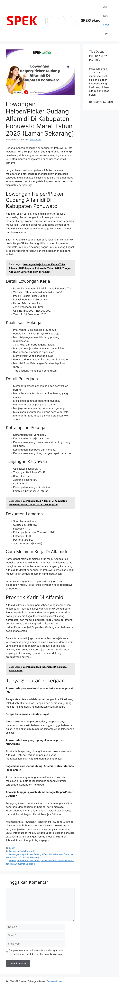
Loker (106, 24)
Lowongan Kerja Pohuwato (22, 851)
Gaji (105, 7)
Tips (105, 33)
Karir (105, 16)
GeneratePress (54, 981)
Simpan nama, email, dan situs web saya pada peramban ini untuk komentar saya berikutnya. (36, 952)
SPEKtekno (90, 20)
